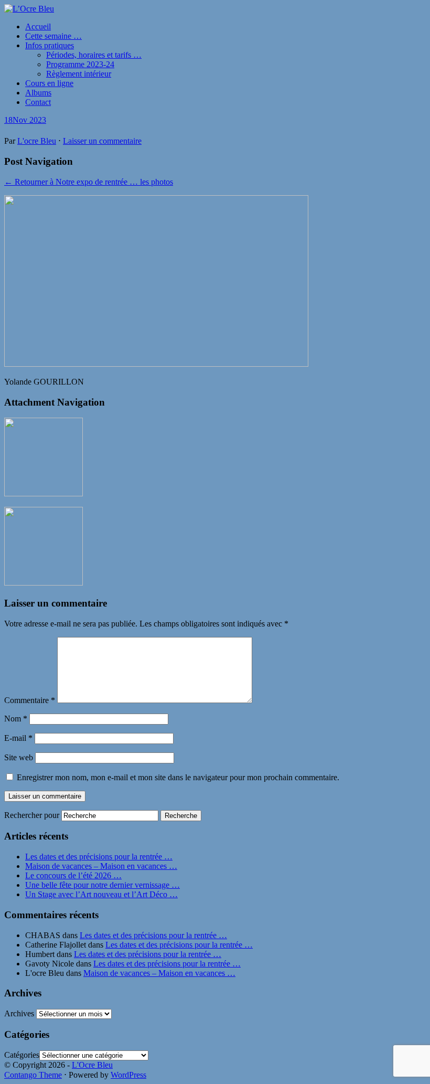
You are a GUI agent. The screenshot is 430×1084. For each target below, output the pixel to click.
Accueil (38, 26)
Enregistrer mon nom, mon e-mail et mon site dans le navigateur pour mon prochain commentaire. (178, 777)
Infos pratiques (49, 45)
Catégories (21, 1054)
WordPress (128, 1074)
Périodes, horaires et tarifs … (94, 54)
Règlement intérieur (78, 73)
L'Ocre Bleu (92, 1064)
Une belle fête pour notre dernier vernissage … (102, 884)
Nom (15, 718)
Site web (18, 757)
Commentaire (29, 700)
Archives (19, 1013)
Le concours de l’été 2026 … (73, 875)
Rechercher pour (31, 815)
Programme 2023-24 (80, 64)
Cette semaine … (53, 35)
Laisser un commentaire (102, 140)
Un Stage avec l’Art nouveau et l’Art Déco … (101, 894)
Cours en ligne (49, 83)
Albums (38, 92)
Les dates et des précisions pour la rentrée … (99, 856)
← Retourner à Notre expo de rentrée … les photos (88, 181)
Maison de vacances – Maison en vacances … (101, 866)
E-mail (18, 738)
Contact (38, 102)
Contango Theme (33, 1074)
